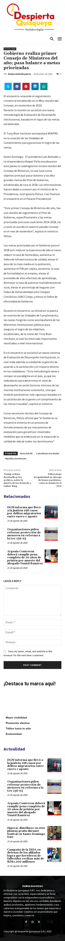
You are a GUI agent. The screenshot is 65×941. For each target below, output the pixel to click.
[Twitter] (39, 922)
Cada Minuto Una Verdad (47, 453)
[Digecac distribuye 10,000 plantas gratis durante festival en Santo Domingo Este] (54, 833)
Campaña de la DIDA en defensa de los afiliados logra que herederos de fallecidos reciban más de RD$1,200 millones (25, 855)
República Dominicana (15, 458)
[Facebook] (26, 922)
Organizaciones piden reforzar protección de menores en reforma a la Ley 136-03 (24, 534)
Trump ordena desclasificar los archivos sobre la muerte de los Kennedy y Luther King (17, 480)
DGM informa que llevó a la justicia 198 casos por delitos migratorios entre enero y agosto (24, 512)
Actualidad (10, 49)
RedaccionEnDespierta (19, 74)
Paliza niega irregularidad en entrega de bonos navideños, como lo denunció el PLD (47, 480)
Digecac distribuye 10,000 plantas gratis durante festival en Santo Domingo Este (26, 832)
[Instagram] (32, 922)
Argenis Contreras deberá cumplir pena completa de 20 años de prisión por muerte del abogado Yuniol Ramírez (25, 557)
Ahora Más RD (26, 453)
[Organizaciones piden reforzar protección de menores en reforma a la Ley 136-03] (51, 534)
